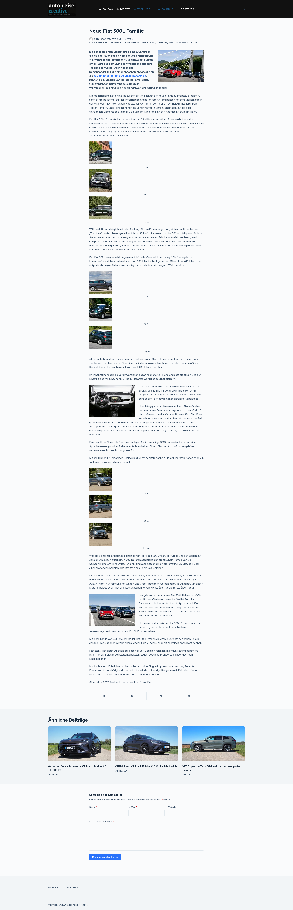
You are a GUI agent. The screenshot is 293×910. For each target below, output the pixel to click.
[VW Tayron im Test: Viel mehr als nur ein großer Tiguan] (213, 744)
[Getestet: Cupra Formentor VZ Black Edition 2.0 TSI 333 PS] (79, 744)
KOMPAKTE (161, 42)
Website (172, 806)
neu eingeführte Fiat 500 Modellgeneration (120, 75)
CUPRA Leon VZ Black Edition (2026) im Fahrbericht (146, 766)
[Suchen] (244, 9)
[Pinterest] (161, 696)
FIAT (139, 42)
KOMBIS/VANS (148, 42)
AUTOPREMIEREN (128, 42)
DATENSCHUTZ (55, 887)
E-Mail (132, 806)
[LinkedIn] (189, 696)
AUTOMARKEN (166, 9)
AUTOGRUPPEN (143, 9)
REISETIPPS (187, 9)
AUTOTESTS (123, 9)
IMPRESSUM (72, 887)
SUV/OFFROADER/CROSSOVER (182, 42)
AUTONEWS (106, 9)
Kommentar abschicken (105, 857)
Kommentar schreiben (101, 821)
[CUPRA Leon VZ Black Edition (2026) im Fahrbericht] (146, 744)
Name (93, 806)
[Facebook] (103, 696)
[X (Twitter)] (132, 696)
